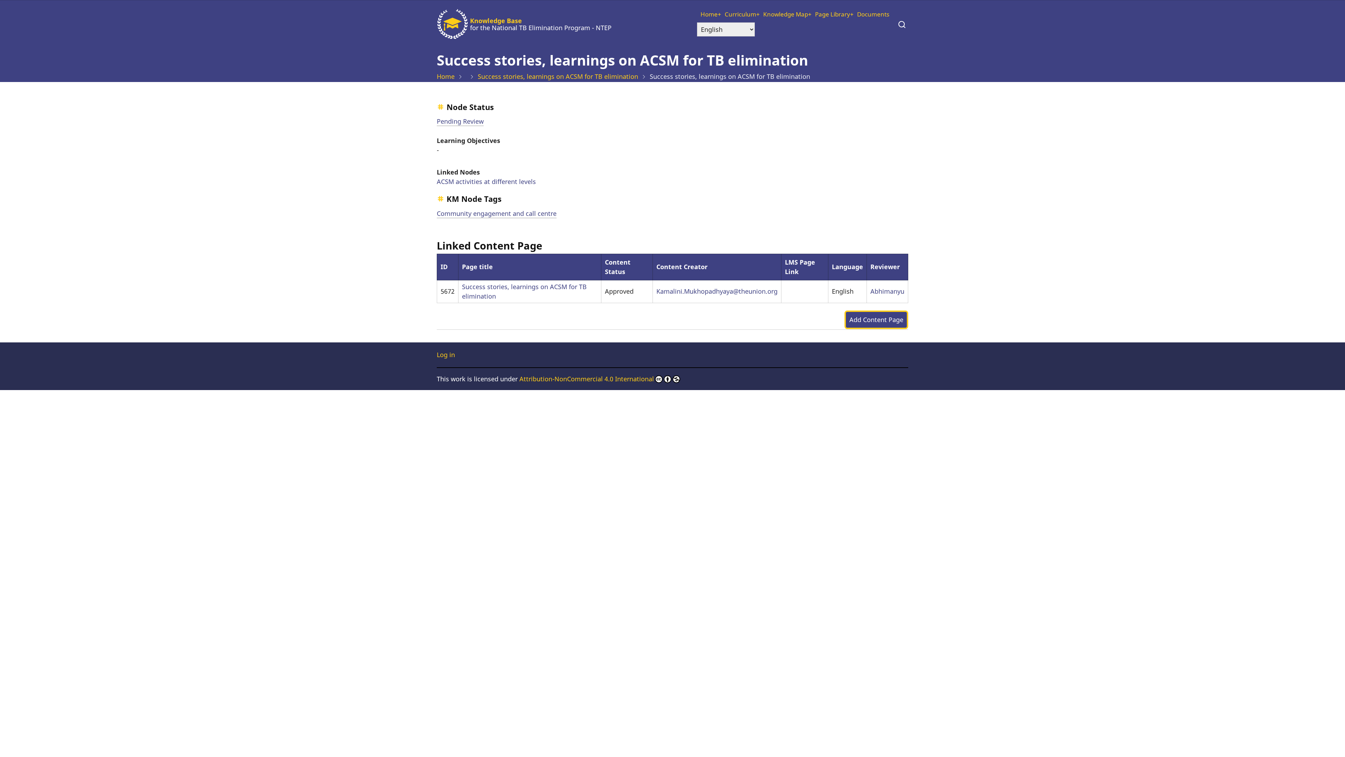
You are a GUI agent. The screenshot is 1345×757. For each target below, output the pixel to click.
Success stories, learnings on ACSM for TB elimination (558, 76)
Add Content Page (876, 319)
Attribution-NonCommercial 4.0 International (586, 379)
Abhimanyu (887, 291)
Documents (873, 14)
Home (709, 14)
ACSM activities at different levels (486, 181)
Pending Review (460, 121)
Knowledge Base (496, 20)
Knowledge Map (785, 14)
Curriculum (740, 14)
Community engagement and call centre (497, 213)
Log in (446, 354)
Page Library (832, 14)
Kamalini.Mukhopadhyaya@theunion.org (717, 291)
